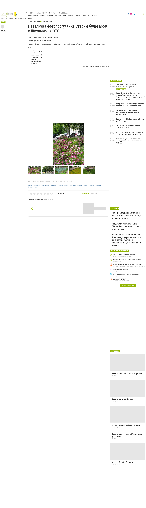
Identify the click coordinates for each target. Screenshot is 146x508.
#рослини (91, 185)
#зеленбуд (98, 185)
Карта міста (42, 15)
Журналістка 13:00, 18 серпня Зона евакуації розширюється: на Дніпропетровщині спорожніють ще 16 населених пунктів (130, 96)
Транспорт (70, 15)
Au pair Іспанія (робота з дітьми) (126, 425)
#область (53, 185)
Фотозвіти (29, 15)
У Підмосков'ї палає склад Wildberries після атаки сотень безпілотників (130, 105)
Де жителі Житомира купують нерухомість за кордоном (127, 86)
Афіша (53, 13)
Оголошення (94, 15)
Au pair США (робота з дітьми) (125, 462)
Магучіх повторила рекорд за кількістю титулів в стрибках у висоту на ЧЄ (130, 133)
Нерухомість (50, 15)
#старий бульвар (32, 187)
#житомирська (46, 185)
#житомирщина (37, 185)
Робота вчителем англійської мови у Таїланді (127, 435)
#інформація (72, 185)
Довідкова (77, 15)
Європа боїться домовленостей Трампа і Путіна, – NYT (128, 127)
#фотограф (80, 185)
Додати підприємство (128, 285)
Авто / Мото (58, 15)
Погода (64, 15)
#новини (66, 185)
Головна (2, 18)
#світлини (60, 185)
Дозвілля (64, 13)
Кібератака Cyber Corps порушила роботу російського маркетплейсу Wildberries (129, 141)
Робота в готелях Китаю (122, 399)
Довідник (43, 13)
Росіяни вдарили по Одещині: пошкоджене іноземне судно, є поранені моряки (127, 112)
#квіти (85, 185)
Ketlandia (3, 30)
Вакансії (35, 15)
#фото (30, 185)
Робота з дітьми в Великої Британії (127, 373)
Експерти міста (85, 15)
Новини (32, 13)
